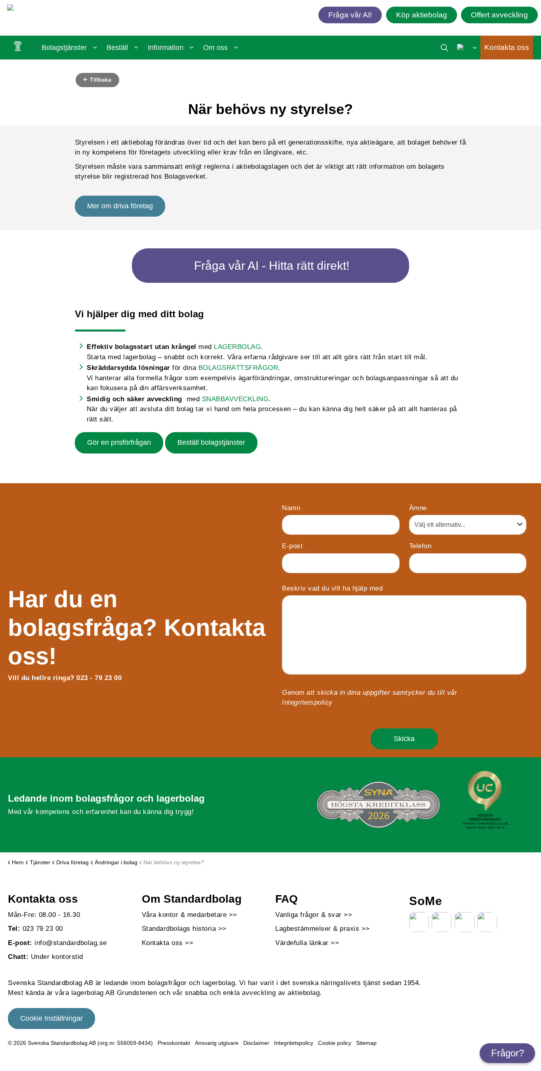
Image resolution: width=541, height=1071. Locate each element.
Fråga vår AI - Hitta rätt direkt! (271, 265)
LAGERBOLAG (237, 347)
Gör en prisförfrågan (119, 442)
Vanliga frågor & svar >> (313, 915)
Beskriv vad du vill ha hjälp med (332, 588)
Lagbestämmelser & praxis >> (322, 928)
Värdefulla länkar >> (307, 943)
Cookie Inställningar (51, 1018)
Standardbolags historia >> (184, 928)
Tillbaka (99, 79)
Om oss (215, 47)
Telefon (420, 546)
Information (165, 47)
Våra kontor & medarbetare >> (189, 915)
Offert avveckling (499, 14)
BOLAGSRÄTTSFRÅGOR (238, 368)
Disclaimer (256, 1043)
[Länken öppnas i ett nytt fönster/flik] (419, 922)
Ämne (418, 508)
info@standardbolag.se (70, 943)
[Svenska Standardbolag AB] (53, 9)
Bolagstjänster (64, 47)
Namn (291, 508)
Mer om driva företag (120, 206)
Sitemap (366, 1043)
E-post (295, 546)
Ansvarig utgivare (216, 1043)
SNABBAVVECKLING (235, 399)
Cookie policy (334, 1043)
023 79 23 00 (43, 928)
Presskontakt (174, 1043)
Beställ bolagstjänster (211, 442)
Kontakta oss (506, 47)
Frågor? (507, 1053)
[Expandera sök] (444, 47)
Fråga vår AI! (350, 14)
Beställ (117, 47)
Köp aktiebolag (421, 14)
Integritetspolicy (307, 702)
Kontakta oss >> (168, 943)
